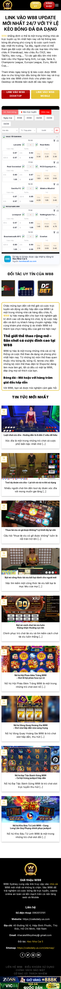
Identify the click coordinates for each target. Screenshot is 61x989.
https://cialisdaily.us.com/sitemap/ (35, 947)
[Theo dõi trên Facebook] (22, 955)
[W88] (15, 5)
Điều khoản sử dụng (39, 966)
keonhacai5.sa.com (27, 261)
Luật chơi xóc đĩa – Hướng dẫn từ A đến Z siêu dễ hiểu (30, 435)
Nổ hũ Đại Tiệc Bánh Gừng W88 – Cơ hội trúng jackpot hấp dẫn (30, 776)
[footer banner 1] (30, 979)
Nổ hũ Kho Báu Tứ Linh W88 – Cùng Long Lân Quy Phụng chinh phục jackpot (30, 826)
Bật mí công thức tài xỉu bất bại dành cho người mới (30, 577)
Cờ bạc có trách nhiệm (30, 973)
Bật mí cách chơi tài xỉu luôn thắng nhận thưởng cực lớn (30, 626)
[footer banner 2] (30, 986)
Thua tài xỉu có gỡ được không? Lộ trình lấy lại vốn (30, 530)
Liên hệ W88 (14, 966)
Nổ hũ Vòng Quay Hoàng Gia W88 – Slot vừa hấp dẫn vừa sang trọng (30, 726)
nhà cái (54, 884)
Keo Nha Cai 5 (35, 941)
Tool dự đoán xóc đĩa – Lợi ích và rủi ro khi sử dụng (30, 482)
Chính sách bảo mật (30, 970)
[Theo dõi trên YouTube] (38, 955)
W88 (4, 35)
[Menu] (57, 5)
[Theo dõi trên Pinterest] (33, 955)
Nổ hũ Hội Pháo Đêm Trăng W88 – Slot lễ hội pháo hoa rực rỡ (30, 676)
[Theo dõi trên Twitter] (27, 955)
